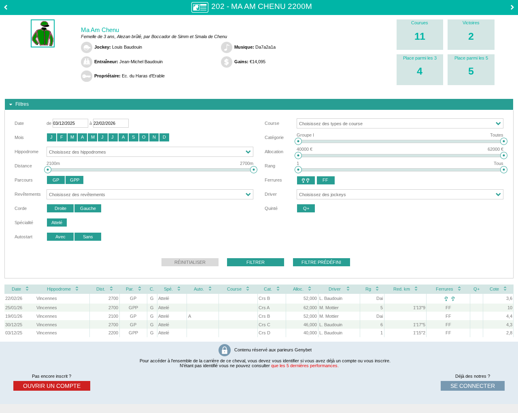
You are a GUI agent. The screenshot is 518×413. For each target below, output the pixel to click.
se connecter (472, 386)
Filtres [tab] (22, 104)
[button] (52, 137)
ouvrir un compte (52, 386)
